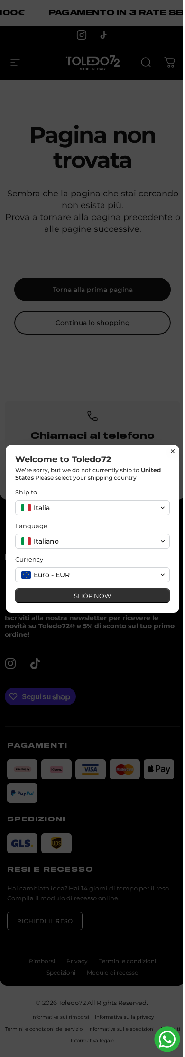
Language (31, 525)
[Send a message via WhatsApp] (167, 1039)
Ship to (26, 492)
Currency (29, 559)
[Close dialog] (172, 451)
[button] (92, 507)
